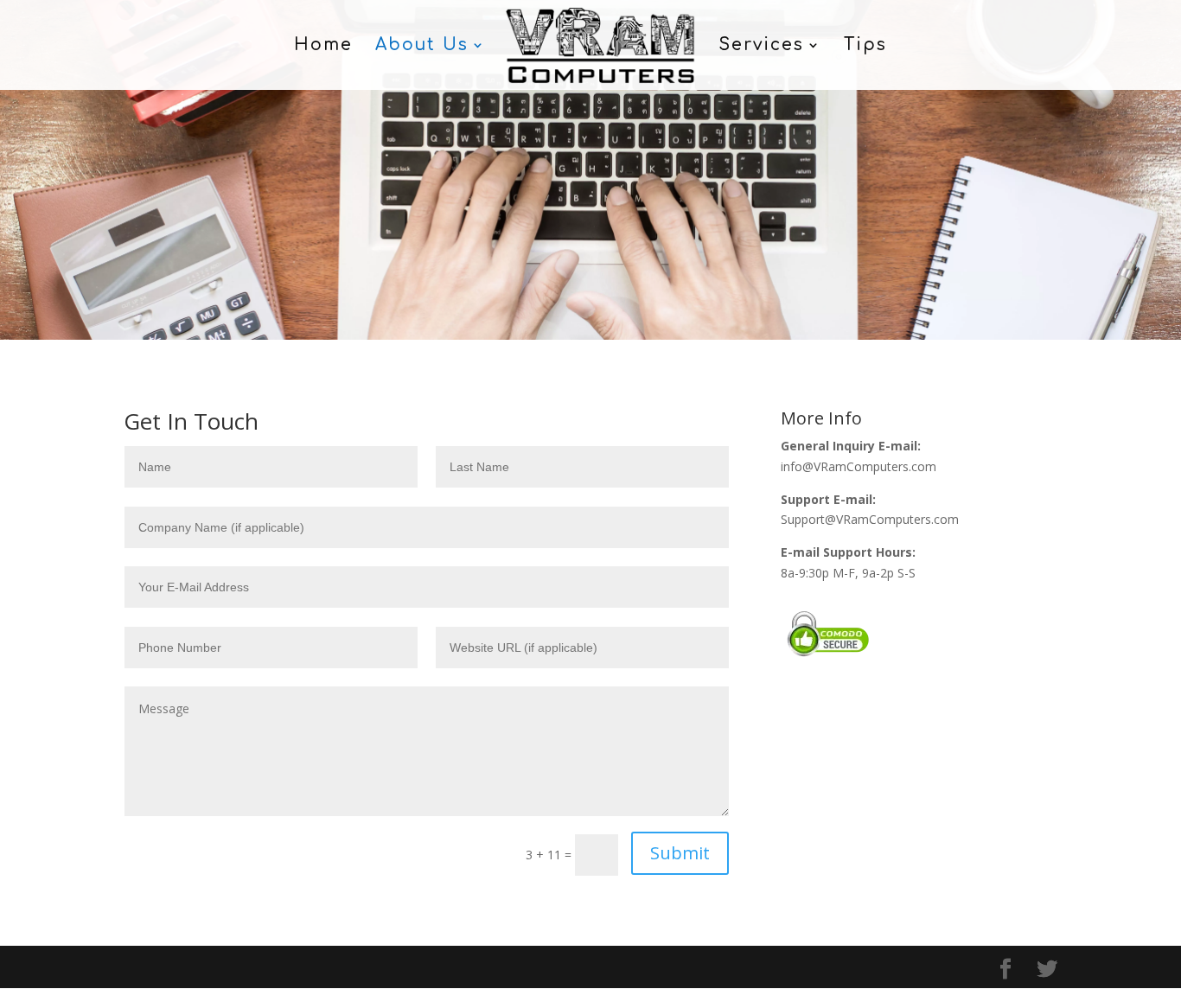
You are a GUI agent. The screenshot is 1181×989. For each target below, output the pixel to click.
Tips (865, 46)
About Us (422, 46)
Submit (680, 853)
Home (323, 46)
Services (761, 46)
